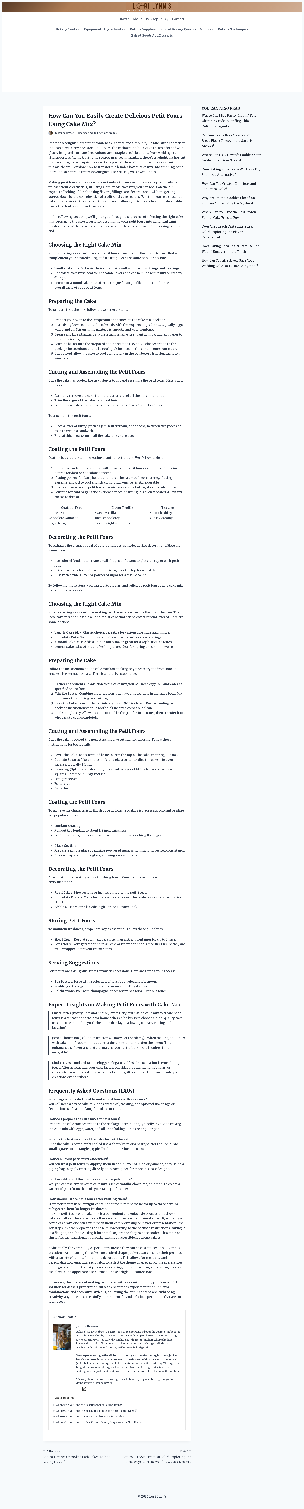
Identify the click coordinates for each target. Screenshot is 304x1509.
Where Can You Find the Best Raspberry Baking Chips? (89, 1405)
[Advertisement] (152, 65)
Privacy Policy (157, 19)
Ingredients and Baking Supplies (130, 29)
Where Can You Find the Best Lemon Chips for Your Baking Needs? (96, 1410)
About (137, 19)
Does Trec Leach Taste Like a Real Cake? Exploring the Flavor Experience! (227, 232)
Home (124, 19)
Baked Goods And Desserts (152, 36)
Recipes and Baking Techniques (223, 29)
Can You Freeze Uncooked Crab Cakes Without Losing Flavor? (77, 1456)
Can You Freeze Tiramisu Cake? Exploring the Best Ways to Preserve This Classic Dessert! (157, 1456)
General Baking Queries (177, 29)
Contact (178, 19)
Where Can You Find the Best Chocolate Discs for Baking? (90, 1416)
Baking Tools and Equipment (78, 29)
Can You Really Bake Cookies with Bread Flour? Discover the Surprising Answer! (230, 140)
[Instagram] (84, 1389)
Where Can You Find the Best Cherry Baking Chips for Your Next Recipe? (99, 1422)
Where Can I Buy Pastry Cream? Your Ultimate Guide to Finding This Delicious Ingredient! (229, 121)
